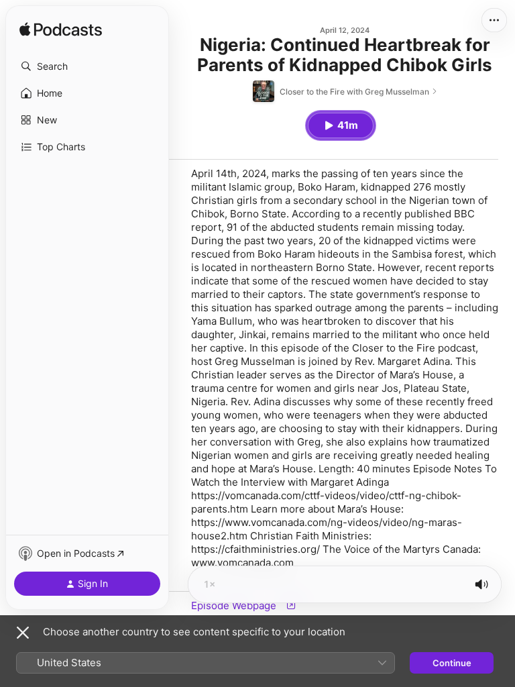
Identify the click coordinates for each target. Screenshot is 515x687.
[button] (87, 66)
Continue (452, 662)
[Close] (23, 633)
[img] (60, 30)
